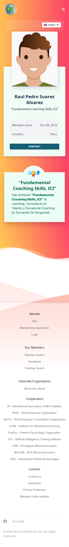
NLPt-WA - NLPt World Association (34, 452)
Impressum (34, 483)
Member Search (34, 354)
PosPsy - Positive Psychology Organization (34, 432)
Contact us (34, 476)
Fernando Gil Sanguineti (32, 212)
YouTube (18, 521)
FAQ (34, 321)
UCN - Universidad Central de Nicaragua (34, 459)
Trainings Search (34, 368)
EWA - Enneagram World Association (35, 445)
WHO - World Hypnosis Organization (34, 412)
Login (34, 334)
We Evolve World (34, 388)
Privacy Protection (34, 489)
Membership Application (34, 327)
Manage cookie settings (34, 496)
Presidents (34, 361)
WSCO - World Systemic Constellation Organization (34, 419)
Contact (34, 146)
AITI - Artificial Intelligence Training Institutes (34, 439)
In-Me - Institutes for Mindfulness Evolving (34, 426)
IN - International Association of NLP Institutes (34, 406)
